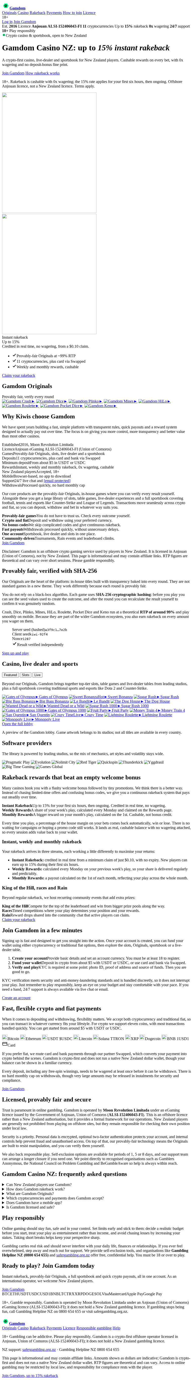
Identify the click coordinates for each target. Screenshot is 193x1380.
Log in (7, 22)
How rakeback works (42, 73)
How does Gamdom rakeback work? (35, 1189)
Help (116, 1328)
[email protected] (57, 481)
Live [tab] (37, 675)
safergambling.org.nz (73, 1255)
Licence (89, 13)
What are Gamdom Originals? (30, 1193)
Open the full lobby (17, 724)
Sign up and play (15, 653)
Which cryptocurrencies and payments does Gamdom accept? (55, 1198)
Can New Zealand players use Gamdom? (39, 1184)
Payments (54, 13)
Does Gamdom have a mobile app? (34, 1203)
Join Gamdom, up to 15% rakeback (30, 1375)
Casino (23, 13)
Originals (9, 13)
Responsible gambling (94, 1328)
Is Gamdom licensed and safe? (30, 1207)
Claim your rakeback (18, 375)
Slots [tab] (25, 675)
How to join (72, 13)
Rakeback (37, 13)
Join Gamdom (25, 22)
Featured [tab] (10, 675)
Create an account (16, 998)
